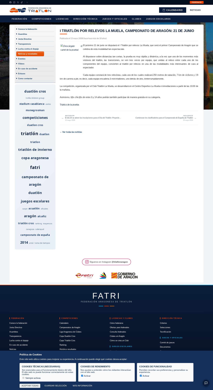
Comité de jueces (167, 342)
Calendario (174, 10)
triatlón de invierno (35, 149)
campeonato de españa (35, 235)
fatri (35, 167)
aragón (30, 216)
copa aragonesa (35, 157)
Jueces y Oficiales (114, 19)
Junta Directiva (24, 39)
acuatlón (34, 208)
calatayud (39, 229)
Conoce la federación (27, 29)
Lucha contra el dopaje (28, 49)
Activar (87, 376)
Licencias (62, 19)
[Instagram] (14, 2)
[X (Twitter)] (18, 2)
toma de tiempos (42, 243)
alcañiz (42, 216)
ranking (38, 223)
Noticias (195, 10)
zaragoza (30, 229)
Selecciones (165, 327)
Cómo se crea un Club (119, 340)
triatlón (29, 133)
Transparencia (24, 44)
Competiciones (41, 19)
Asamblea (22, 34)
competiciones (35, 117)
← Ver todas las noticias (71, 132)
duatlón (35, 192)
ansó (31, 243)
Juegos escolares (158, 19)
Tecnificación (165, 332)
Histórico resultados (68, 349)
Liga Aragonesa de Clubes (70, 332)
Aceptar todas (30, 386)
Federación (19, 19)
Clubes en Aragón (117, 336)
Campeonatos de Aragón (70, 327)
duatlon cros (35, 125)
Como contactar (25, 78)
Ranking (63, 345)
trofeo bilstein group (35, 98)
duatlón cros (35, 91)
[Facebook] (10, 2)
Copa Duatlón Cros (67, 336)
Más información (82, 386)
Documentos (165, 347)
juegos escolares (35, 201)
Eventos (21, 59)
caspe (24, 208)
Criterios (163, 323)
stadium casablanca (31, 103)
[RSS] (27, 2)
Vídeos (21, 64)
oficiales (44, 208)
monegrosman (35, 110)
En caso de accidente (27, 69)
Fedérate (197, 2)
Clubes (136, 19)
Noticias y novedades (27, 54)
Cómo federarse (116, 323)
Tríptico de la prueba (69, 104)
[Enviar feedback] (206, 383)
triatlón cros (26, 223)
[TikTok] (22, 2)
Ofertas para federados (119, 327)
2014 (24, 242)
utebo (48, 104)
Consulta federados (118, 332)
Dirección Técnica (85, 19)
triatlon (35, 142)
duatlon (44, 134)
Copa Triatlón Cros (67, 340)
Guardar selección (55, 386)
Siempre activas (33, 378)
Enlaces (21, 74)
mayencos (47, 223)
